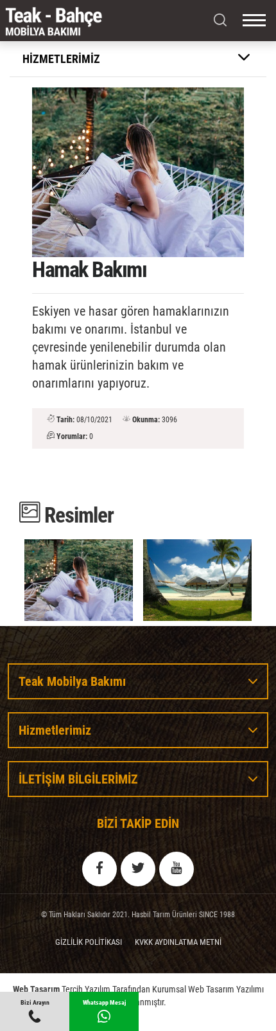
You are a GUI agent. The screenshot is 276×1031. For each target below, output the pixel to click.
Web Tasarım (36, 989)
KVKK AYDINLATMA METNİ (178, 942)
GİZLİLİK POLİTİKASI (88, 942)
